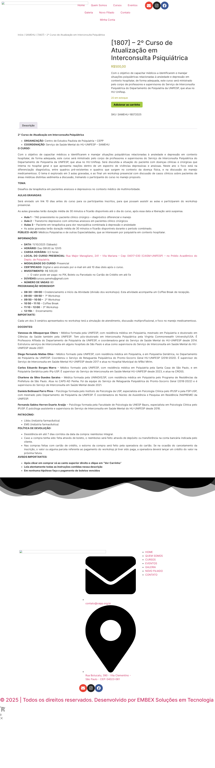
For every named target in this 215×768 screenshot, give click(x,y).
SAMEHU (30, 34)
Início (20, 34)
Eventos (132, 5)
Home (81, 5)
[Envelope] (149, 5)
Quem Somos (99, 5)
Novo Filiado (106, 12)
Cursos (117, 5)
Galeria (89, 12)
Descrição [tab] (28, 125)
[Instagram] (157, 5)
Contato (125, 12)
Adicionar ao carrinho (127, 104)
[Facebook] (165, 5)
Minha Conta (107, 19)
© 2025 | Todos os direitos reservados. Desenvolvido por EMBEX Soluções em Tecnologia (107, 700)
